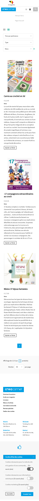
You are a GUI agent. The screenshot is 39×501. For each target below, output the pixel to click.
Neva (5, 103)
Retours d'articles (8, 403)
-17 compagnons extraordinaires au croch (18, 195)
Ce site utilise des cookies (13, 457)
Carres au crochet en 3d (14, 96)
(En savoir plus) (19, 479)
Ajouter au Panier (10, 148)
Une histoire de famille (9, 406)
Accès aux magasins (9, 397)
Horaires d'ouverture (9, 394)
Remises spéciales (8, 408)
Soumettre (10, 494)
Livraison (5, 400)
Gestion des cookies (8, 411)
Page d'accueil (19, 21)
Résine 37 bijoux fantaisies (16, 289)
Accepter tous (27, 494)
